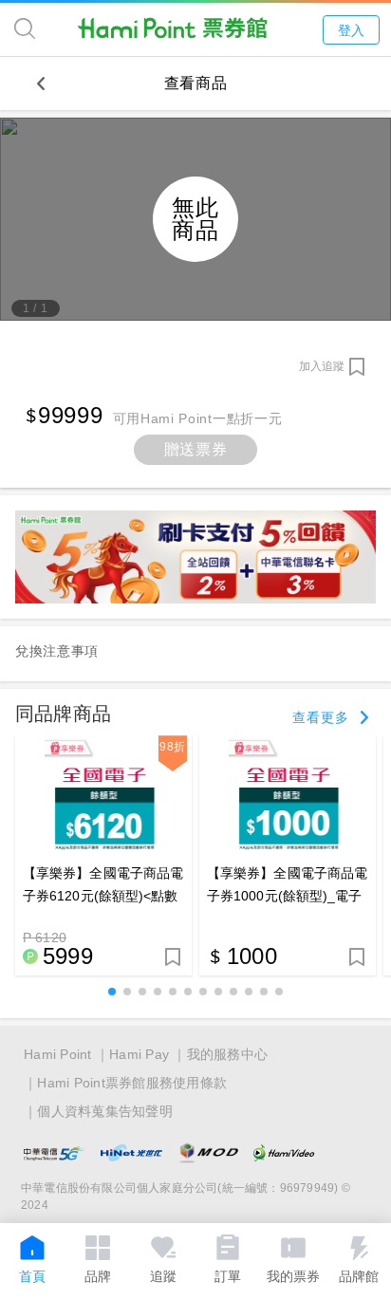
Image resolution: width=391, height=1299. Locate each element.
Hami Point (58, 1054)
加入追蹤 (321, 366)
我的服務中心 (228, 1054)
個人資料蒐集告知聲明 (105, 1111)
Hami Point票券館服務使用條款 (132, 1082)
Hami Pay (139, 1054)
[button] (112, 991)
